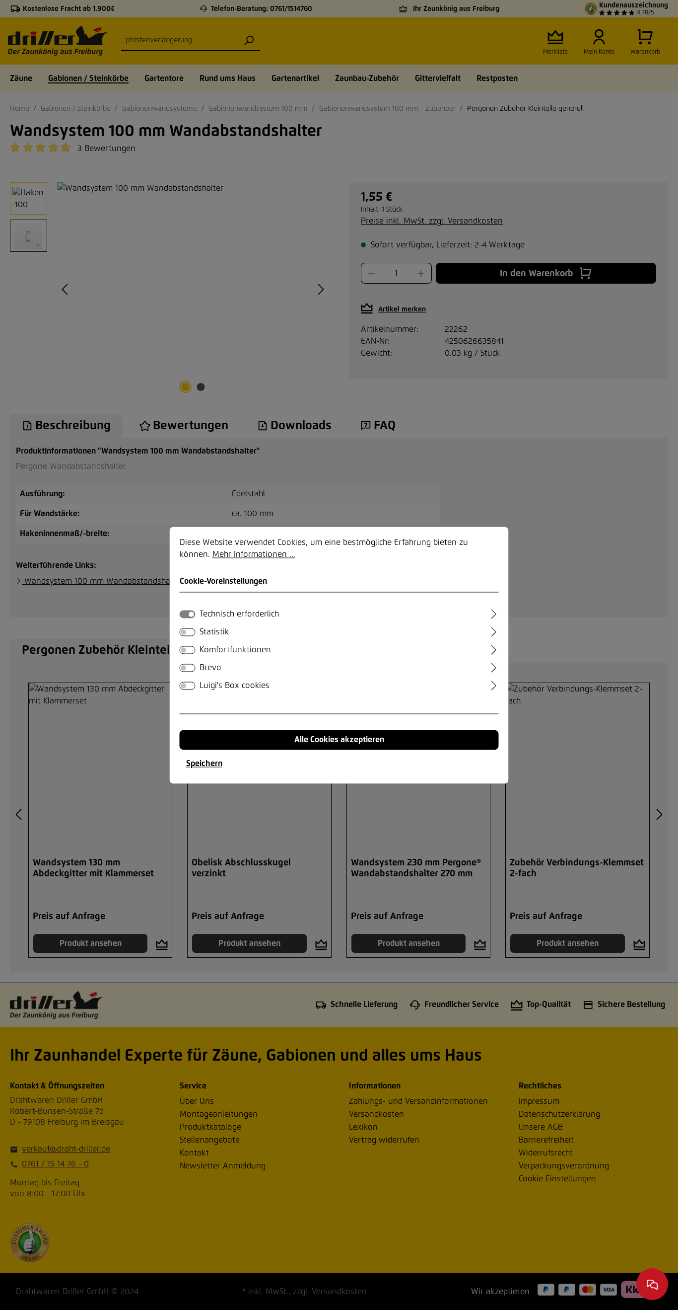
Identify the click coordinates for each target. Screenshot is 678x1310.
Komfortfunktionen (235, 650)
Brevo (210, 668)
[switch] (188, 632)
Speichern (204, 764)
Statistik (214, 632)
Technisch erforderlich (239, 614)
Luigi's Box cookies (235, 686)
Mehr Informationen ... (253, 554)
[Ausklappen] (493, 612)
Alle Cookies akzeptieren (339, 740)
